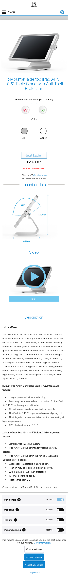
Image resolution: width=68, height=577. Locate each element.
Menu (11, 12)
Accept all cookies (34, 564)
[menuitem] (8, 12)
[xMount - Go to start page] (34, 4)
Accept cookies (34, 557)
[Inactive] (60, 509)
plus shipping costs (40, 175)
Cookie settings (34, 549)
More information (42, 542)
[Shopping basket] (63, 12)
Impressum (35, 572)
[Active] (60, 499)
